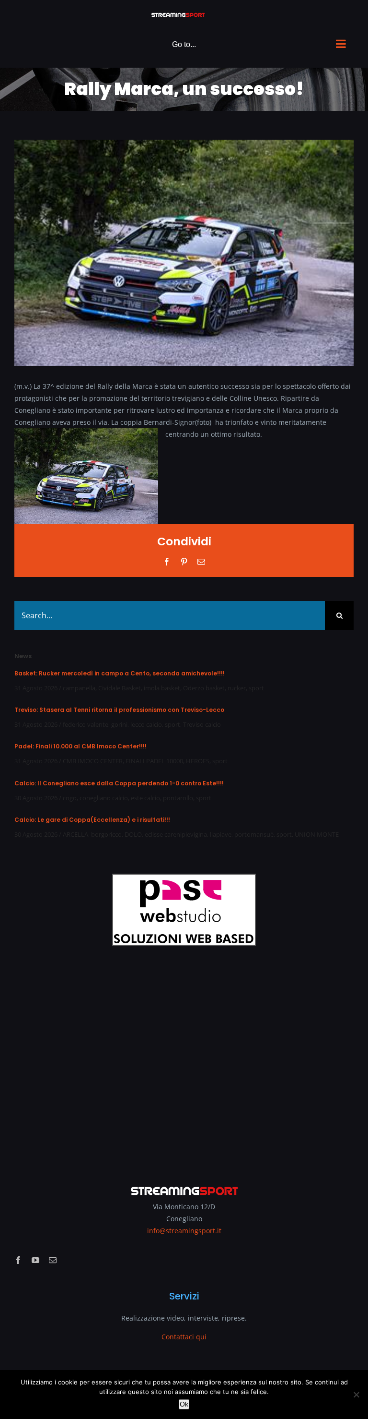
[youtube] (35, 1260)
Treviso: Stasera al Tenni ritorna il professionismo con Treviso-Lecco (119, 710)
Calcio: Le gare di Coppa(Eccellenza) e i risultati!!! (92, 820)
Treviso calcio (202, 724)
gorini (119, 724)
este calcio (145, 798)
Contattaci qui (184, 1336)
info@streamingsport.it (184, 1230)
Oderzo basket (204, 688)
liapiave (220, 834)
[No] (356, 1394)
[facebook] (18, 1260)
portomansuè (254, 834)
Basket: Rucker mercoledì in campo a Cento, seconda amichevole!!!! (119, 673)
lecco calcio (146, 724)
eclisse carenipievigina (176, 834)
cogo (70, 798)
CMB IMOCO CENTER (93, 761)
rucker (237, 688)
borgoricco (106, 834)
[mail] (53, 1260)
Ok (184, 1404)
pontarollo (178, 798)
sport (256, 688)
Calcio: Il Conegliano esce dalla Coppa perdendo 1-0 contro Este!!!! (119, 783)
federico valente (85, 724)
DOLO (133, 834)
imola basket (162, 688)
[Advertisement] (184, 1059)
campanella (79, 688)
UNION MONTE (317, 834)
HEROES (197, 761)
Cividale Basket (119, 688)
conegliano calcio (104, 798)
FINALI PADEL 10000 (154, 761)
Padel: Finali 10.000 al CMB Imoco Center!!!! (80, 746)
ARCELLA (75, 834)
